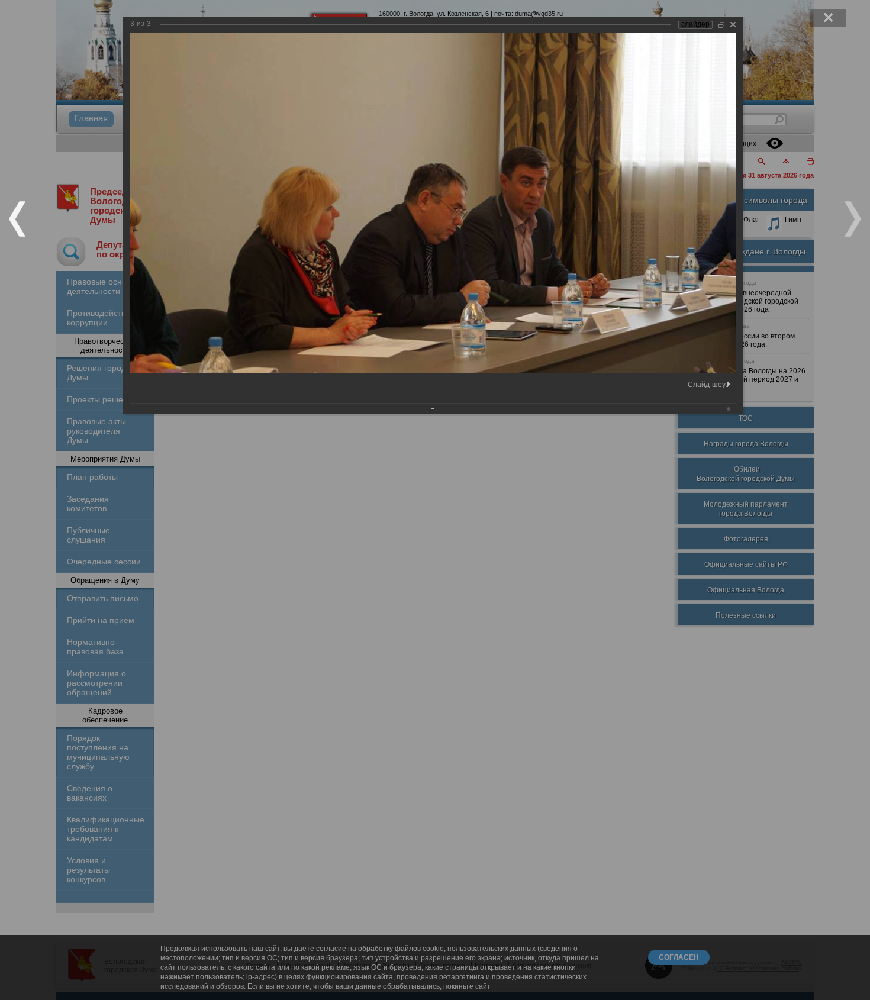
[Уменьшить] (721, 24)
